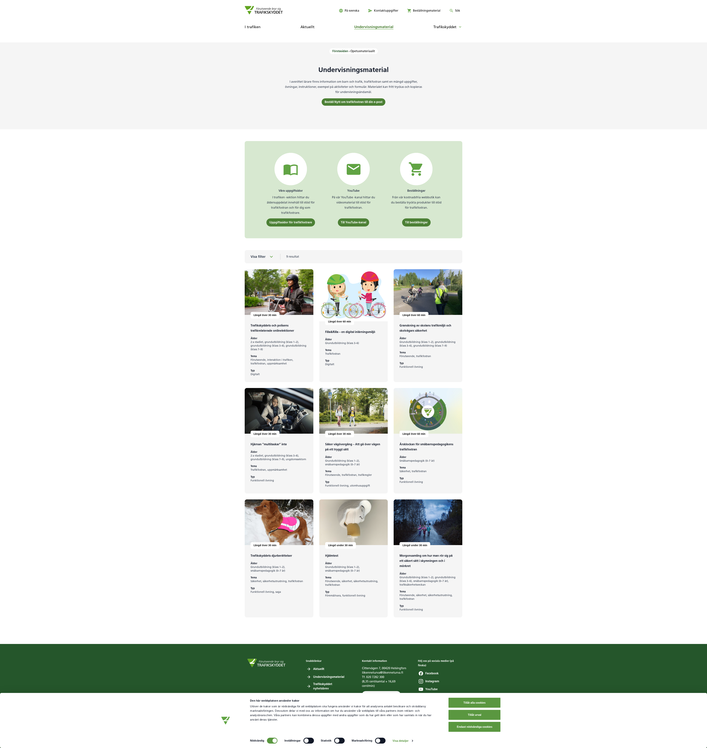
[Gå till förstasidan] (264, 10)
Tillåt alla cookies (474, 702)
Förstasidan (340, 51)
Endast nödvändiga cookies (474, 726)
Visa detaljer (401, 740)
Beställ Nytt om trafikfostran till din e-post (353, 102)
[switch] (308, 741)
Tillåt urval (474, 714)
